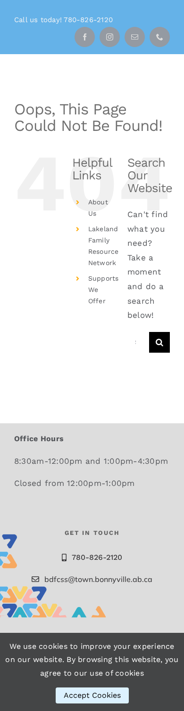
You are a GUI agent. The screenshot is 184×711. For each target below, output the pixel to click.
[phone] (160, 37)
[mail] (135, 37)
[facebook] (85, 37)
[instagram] (110, 37)
